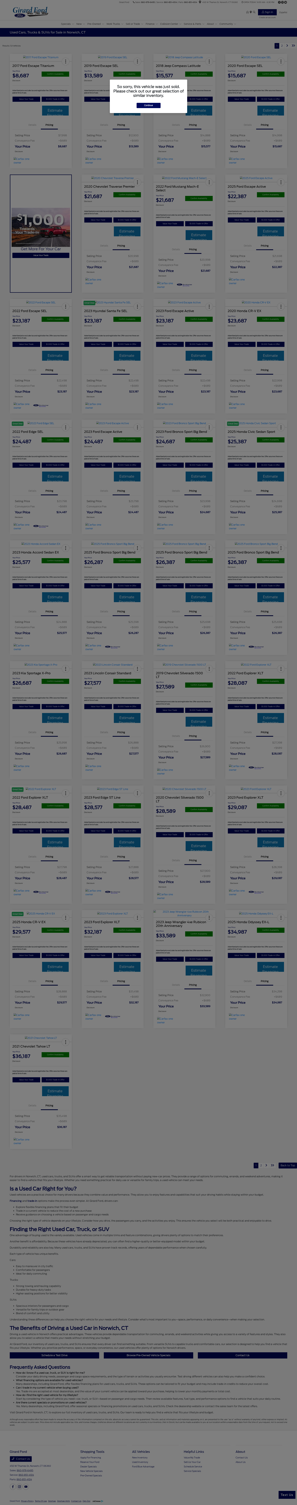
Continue (148, 105)
